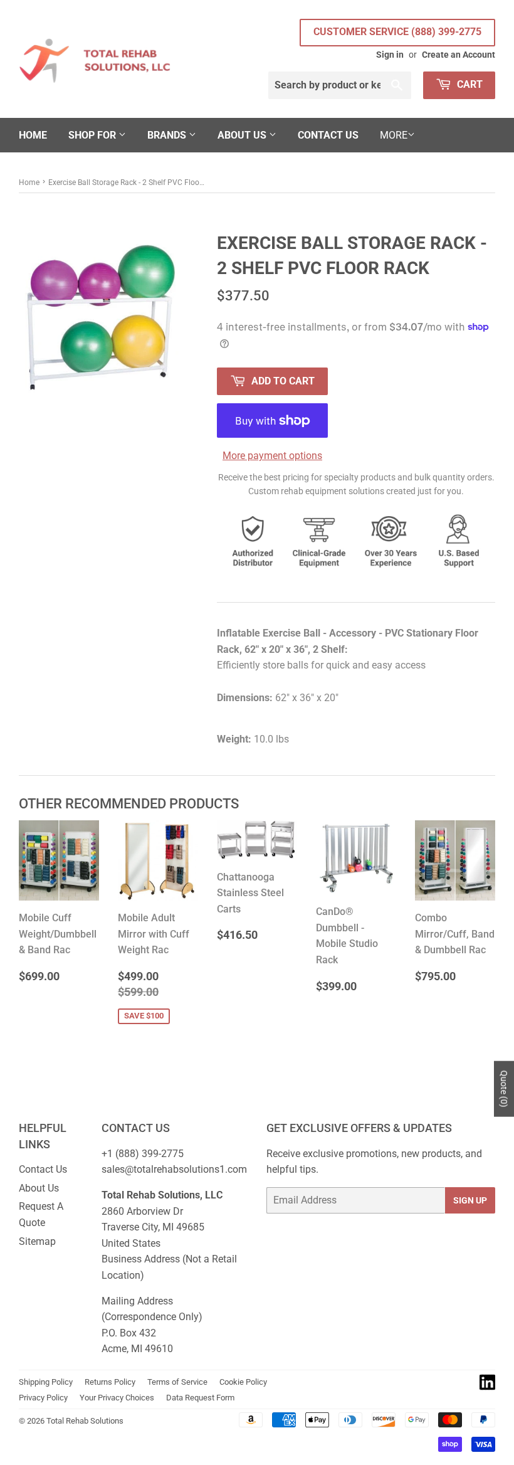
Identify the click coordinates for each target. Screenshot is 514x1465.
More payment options (272, 456)
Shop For (93, 135)
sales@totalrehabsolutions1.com (174, 1169)
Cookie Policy (243, 1382)
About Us (243, 135)
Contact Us (328, 135)
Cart (468, 84)
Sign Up (470, 1200)
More (393, 135)
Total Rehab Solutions (84, 1420)
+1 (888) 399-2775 (143, 1154)
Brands (168, 135)
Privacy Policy (43, 1397)
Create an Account (458, 55)
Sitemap (37, 1241)
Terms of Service (177, 1382)
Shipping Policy (46, 1382)
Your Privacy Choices (117, 1397)
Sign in (390, 55)
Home (33, 135)
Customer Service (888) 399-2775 (397, 32)
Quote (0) (504, 1088)
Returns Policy (110, 1382)
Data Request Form (200, 1397)
